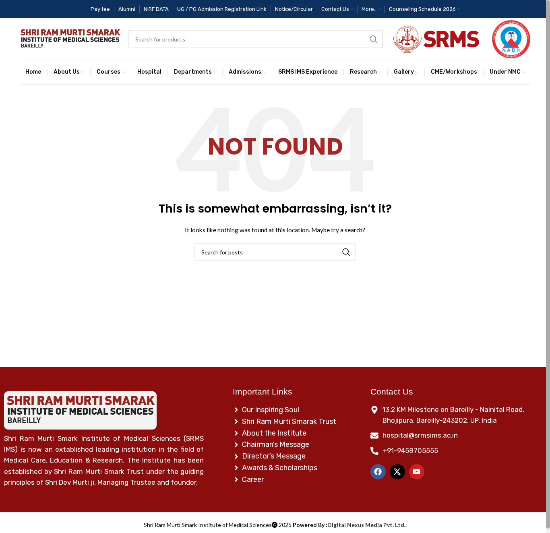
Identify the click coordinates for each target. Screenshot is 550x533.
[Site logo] (70, 39)
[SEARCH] (373, 39)
